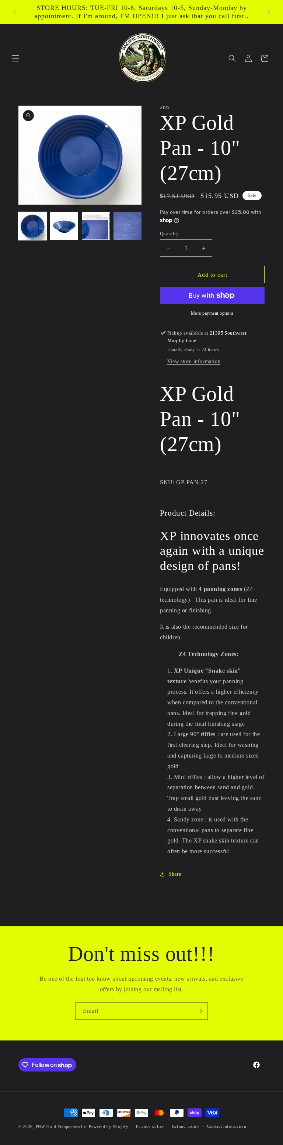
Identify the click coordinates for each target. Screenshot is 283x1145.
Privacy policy (150, 1126)
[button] (15, 58)
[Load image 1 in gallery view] (32, 226)
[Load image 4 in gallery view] (127, 226)
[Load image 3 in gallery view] (96, 226)
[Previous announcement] (14, 12)
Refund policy (186, 1126)
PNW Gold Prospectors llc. (62, 1126)
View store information (193, 361)
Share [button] (174, 874)
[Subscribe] (199, 1011)
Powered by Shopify (109, 1126)
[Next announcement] (269, 12)
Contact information (226, 1126)
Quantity (169, 233)
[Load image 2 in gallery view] (64, 226)
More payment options (212, 313)
